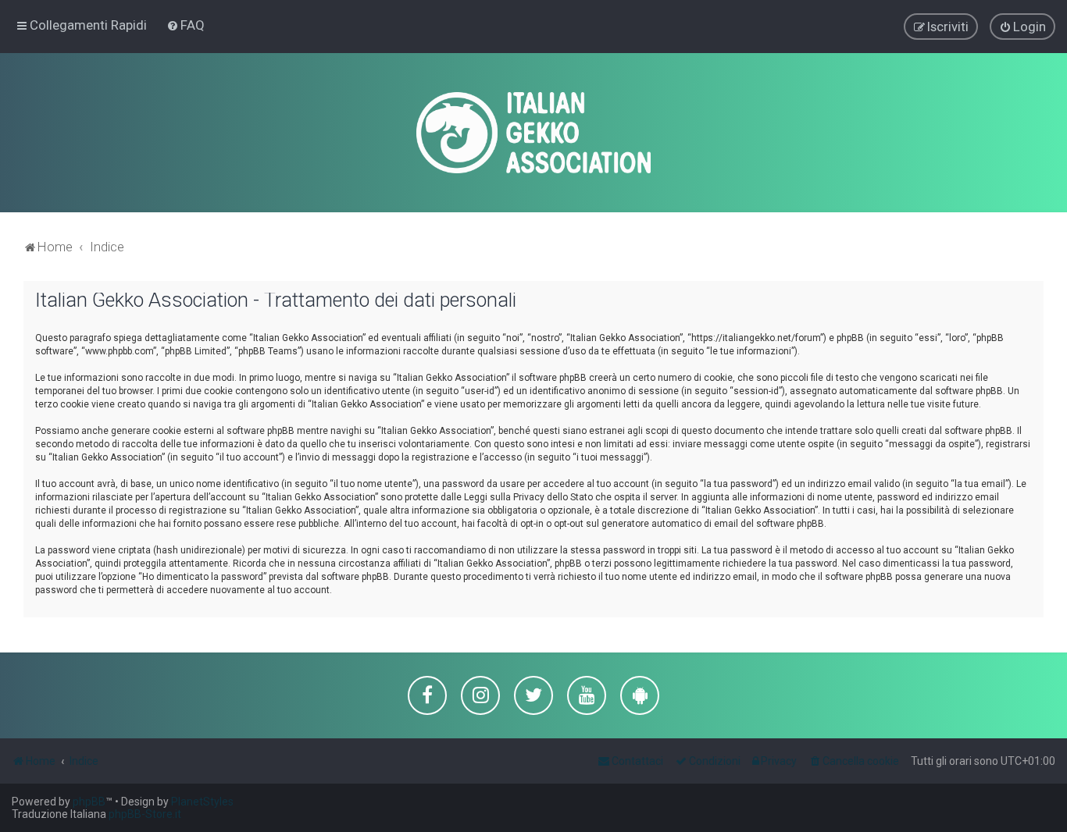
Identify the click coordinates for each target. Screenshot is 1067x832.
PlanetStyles (202, 801)
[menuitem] (185, 25)
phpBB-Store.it (145, 814)
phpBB (89, 801)
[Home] (533, 132)
